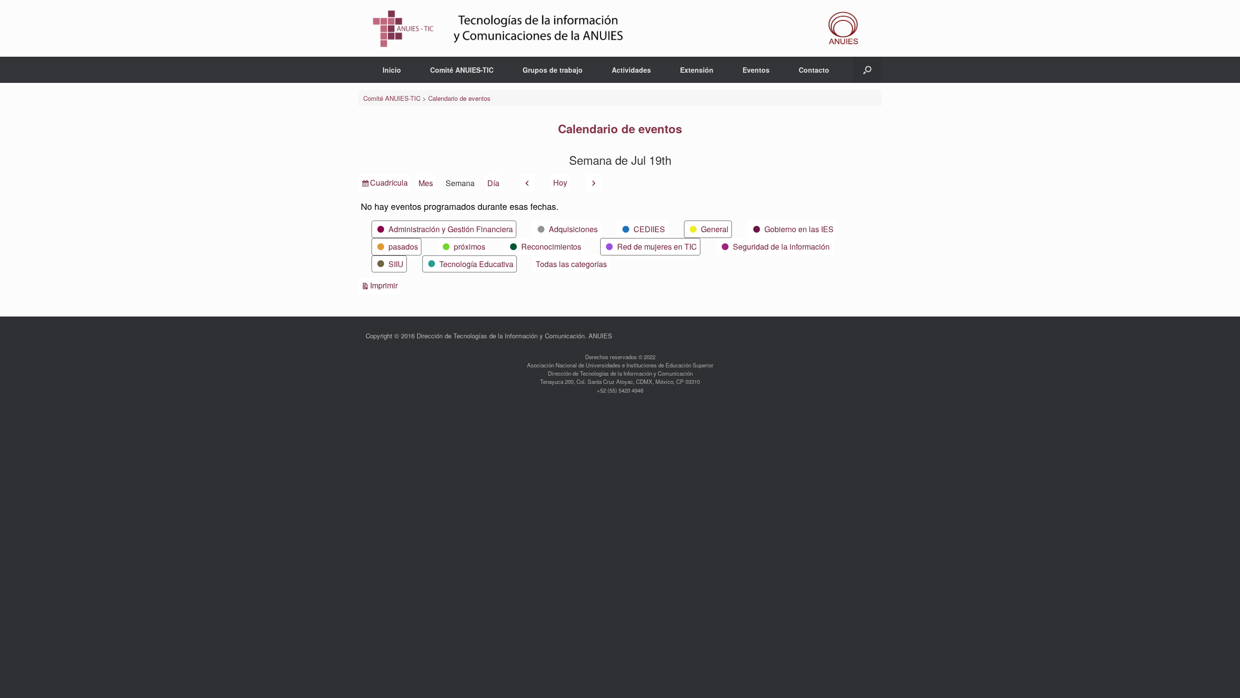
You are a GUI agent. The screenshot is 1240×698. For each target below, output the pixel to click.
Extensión (696, 70)
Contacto (814, 70)
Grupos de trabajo (553, 70)
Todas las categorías (571, 264)
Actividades (631, 70)
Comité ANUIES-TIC (462, 70)
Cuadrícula (389, 184)
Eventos (756, 70)
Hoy (560, 182)
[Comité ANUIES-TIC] (620, 28)
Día (493, 183)
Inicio (392, 70)
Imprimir (385, 285)
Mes (425, 183)
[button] (867, 70)
